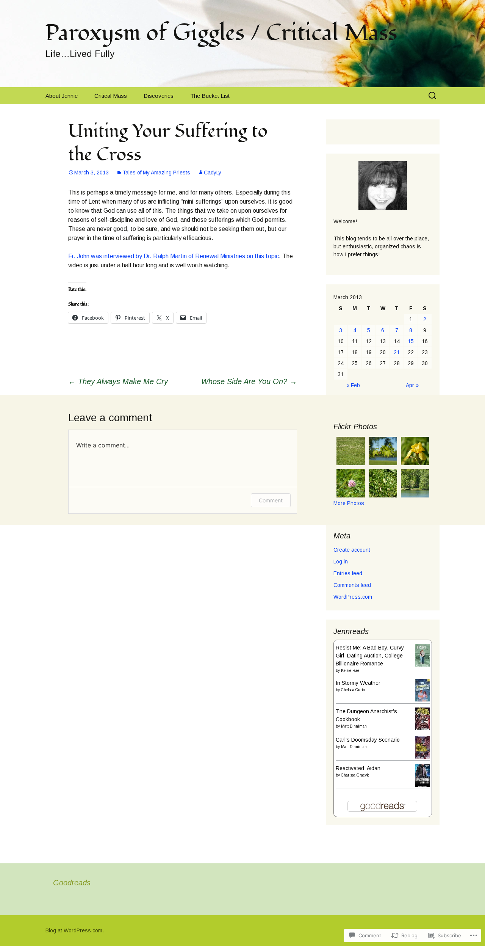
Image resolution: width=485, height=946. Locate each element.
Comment (271, 500)
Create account (351, 550)
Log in (340, 562)
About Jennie (61, 96)
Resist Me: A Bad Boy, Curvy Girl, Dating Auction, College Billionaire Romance (370, 656)
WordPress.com (352, 597)
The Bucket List (210, 96)
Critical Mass (110, 96)
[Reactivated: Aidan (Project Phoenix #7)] (422, 776)
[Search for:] (433, 96)
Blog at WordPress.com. (74, 930)
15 (411, 341)
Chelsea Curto (353, 690)
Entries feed (347, 573)
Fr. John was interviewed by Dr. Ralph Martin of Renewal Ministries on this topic (173, 256)
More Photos (348, 503)
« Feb (353, 385)
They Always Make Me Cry (118, 381)
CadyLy (212, 172)
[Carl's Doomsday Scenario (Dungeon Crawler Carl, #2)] (422, 747)
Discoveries (159, 96)
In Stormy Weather (358, 683)
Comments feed (352, 585)
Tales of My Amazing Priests (156, 172)
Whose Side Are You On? (249, 381)
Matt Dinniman (354, 726)
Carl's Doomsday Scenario (368, 740)
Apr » (412, 385)
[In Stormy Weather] (422, 690)
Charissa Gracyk (355, 775)
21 (397, 352)
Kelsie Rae (350, 670)
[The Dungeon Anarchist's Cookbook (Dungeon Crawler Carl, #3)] (422, 719)
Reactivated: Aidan (358, 768)
